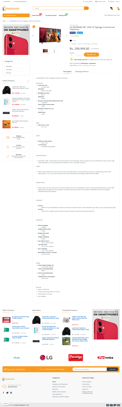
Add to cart (92, 54)
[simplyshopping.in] (16, 8)
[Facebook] (3, 392)
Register (112, 1)
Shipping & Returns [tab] (82, 71)
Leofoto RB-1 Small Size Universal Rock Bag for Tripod (20, 87)
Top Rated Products (69, 310)
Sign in (118, 1)
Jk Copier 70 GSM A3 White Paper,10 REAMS (20, 337)
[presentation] (27, 81)
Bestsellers (9, 66)
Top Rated (9, 69)
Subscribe (112, 369)
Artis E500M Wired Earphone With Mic (20, 121)
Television (95, 44)
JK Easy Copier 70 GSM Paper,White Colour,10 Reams (20, 327)
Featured (8, 73)
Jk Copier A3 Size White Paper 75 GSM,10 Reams (20, 317)
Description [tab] (67, 71)
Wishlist (74, 40)
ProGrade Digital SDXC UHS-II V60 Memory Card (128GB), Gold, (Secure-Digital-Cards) (80, 339)
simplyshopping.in (74, 25)
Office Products (8, 310)
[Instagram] (11, 392)
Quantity (72, 53)
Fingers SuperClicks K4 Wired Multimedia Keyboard (20, 110)
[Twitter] (7, 392)
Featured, (80, 44)
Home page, (86, 44)
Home (4, 21)
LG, (91, 44)
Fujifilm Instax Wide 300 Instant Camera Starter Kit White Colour (79, 318)
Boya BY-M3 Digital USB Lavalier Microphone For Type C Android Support (21, 99)
